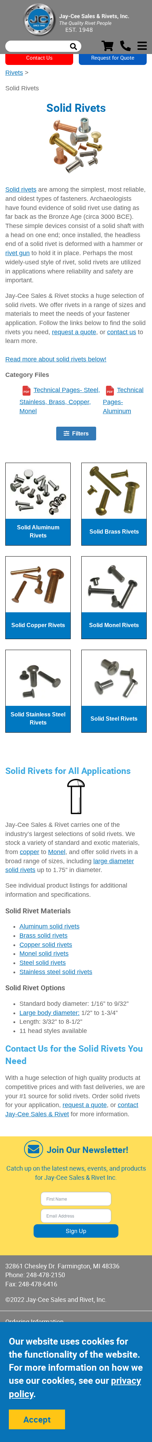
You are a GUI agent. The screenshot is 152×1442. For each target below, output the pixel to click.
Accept (37, 1419)
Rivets (14, 72)
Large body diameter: (49, 1012)
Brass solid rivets (43, 935)
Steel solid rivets (42, 962)
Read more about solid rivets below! (55, 359)
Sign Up (76, 1231)
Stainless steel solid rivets (55, 971)
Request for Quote (112, 57)
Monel (56, 851)
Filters (79, 434)
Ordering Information (34, 1321)
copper (29, 851)
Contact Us (39, 57)
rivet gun (17, 253)
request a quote (74, 332)
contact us (121, 332)
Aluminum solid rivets (49, 926)
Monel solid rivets (44, 953)
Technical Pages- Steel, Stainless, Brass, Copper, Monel (59, 400)
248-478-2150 (45, 1274)
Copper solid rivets (45, 944)
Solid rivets (20, 189)
